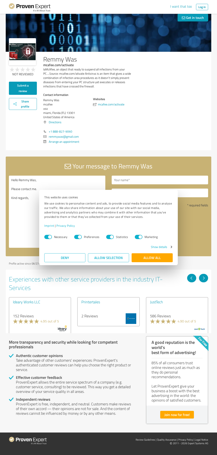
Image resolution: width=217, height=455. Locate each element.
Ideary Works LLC (26, 301)
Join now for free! (177, 414)
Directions (55, 122)
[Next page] (203, 278)
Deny (65, 257)
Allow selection (108, 257)
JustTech (156, 301)
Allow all (152, 257)
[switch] (78, 237)
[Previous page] (191, 278)
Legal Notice (201, 439)
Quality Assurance (166, 439)
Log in (202, 7)
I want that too (181, 6)
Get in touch (194, 17)
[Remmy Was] (22, 52)
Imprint (49, 226)
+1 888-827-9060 (60, 131)
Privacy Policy (65, 226)
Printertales (90, 301)
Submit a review (23, 88)
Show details (159, 247)
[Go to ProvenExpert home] (29, 8)
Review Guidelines (145, 439)
